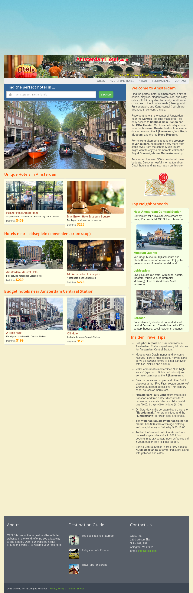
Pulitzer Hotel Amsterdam (22, 212)
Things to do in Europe (95, 550)
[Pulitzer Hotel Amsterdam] (34, 194)
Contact (180, 80)
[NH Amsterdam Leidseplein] (95, 254)
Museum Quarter (145, 252)
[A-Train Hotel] (34, 312)
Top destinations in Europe (98, 535)
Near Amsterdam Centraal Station (158, 211)
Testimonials (161, 80)
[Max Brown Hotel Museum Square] (95, 197)
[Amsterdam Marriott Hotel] (34, 253)
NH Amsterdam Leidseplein (84, 274)
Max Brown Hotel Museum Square (88, 216)
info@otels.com (147, 551)
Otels (101, 80)
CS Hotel (72, 333)
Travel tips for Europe (94, 564)
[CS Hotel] (95, 314)
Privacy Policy (57, 588)
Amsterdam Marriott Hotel (22, 272)
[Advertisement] (96, 26)
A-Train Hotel (14, 332)
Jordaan (140, 318)
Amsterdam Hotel (122, 80)
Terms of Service (75, 588)
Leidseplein (142, 270)
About (143, 80)
